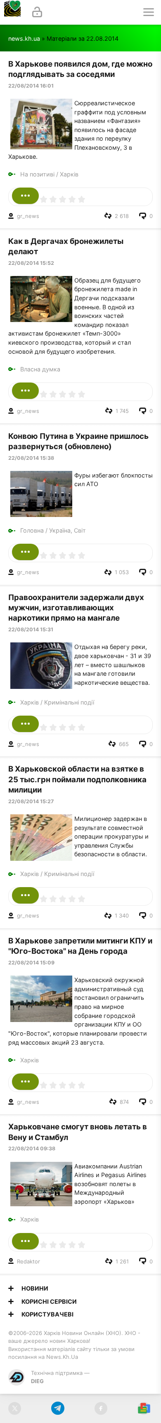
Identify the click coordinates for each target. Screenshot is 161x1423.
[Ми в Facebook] (101, 1408)
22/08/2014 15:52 (31, 263)
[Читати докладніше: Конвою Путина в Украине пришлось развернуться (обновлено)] (25, 552)
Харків (69, 174)
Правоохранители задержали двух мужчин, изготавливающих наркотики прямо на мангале (76, 608)
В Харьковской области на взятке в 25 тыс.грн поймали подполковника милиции (77, 779)
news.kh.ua (24, 38)
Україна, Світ (67, 530)
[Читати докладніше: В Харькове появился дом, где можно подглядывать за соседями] (25, 196)
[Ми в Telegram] (57, 1408)
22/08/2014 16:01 (31, 86)
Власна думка (40, 369)
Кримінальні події (69, 702)
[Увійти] (37, 12)
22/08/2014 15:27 (31, 801)
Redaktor (28, 1261)
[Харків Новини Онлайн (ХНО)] (12, 12)
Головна (32, 530)
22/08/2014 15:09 (31, 962)
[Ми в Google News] (143, 1408)
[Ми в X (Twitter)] (14, 1408)
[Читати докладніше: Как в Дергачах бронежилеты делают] (25, 390)
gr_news (28, 216)
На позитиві (37, 174)
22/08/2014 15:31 (30, 629)
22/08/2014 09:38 (31, 1148)
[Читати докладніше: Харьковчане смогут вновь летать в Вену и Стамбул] (25, 1241)
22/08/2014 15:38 (31, 458)
